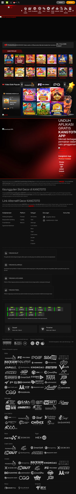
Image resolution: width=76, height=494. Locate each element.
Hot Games (25, 12)
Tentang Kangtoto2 (7, 217)
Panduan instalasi (65, 159)
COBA (30, 93)
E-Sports (66, 12)
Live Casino (39, 12)
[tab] (29, 84)
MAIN (10, 59)
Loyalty (22, 219)
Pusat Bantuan (6, 222)
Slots (29, 11)
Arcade (57, 11)
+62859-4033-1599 (52, 220)
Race (44, 11)
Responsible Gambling (8, 219)
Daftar (71, 2)
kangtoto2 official (50, 217)
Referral (22, 222)
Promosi (70, 11)
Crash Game (52, 12)
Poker (61, 11)
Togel (48, 11)
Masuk (61, 2)
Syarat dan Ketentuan (8, 225)
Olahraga (35, 11)
